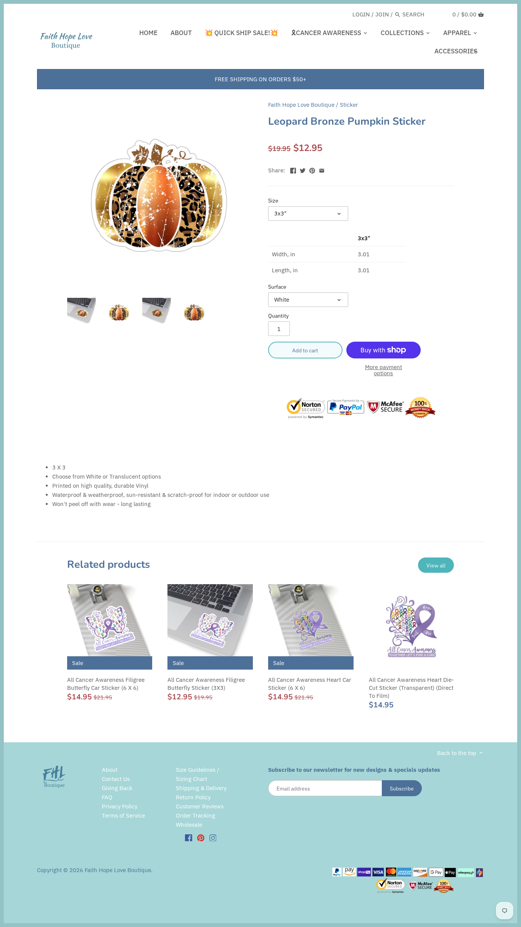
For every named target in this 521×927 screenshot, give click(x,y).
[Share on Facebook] (293, 169)
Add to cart (305, 350)
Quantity (278, 316)
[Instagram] (213, 837)
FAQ (107, 797)
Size (273, 201)
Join (382, 14)
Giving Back (117, 788)
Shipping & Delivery (201, 788)
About (109, 769)
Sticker (349, 104)
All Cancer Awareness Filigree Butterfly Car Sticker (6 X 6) (106, 683)
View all (435, 565)
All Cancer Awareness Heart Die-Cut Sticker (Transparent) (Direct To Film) (411, 687)
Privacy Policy (119, 806)
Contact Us (116, 778)
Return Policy (193, 797)
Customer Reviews (200, 806)
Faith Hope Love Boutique (301, 104)
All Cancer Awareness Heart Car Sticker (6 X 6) (309, 683)
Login (361, 14)
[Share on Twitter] (303, 169)
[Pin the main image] (312, 169)
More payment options (383, 370)
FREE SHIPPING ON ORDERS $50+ (260, 79)
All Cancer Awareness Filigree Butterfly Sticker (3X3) (206, 683)
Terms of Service (123, 815)
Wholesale (189, 824)
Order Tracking (195, 815)
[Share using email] (322, 169)
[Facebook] (188, 837)
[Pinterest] (200, 837)
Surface (277, 287)
